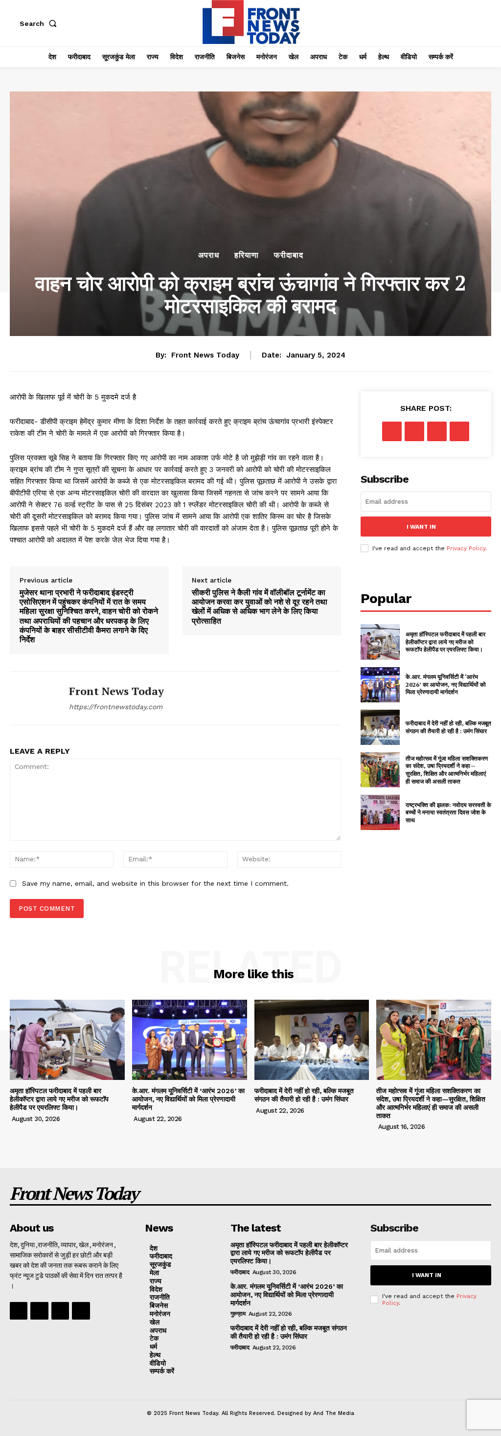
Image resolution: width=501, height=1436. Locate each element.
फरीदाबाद (288, 255)
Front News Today (205, 355)
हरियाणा (246, 255)
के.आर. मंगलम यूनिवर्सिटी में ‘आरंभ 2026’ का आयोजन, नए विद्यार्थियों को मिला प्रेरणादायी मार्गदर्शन (446, 684)
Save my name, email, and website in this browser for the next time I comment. (155, 883)
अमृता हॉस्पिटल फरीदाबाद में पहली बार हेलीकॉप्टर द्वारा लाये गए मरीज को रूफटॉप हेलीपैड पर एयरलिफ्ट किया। (445, 641)
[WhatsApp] (459, 431)
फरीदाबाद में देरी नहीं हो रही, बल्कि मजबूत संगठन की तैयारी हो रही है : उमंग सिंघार (448, 727)
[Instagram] (39, 1311)
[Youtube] (81, 1311)
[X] (414, 431)
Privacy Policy (466, 548)
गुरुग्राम (238, 1313)
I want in (421, 526)
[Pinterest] (437, 431)
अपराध (208, 255)
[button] (40, 23)
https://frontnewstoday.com (115, 707)
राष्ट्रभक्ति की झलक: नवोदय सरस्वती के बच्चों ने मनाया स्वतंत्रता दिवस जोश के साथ (448, 812)
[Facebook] (392, 431)
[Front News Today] (33, 698)
